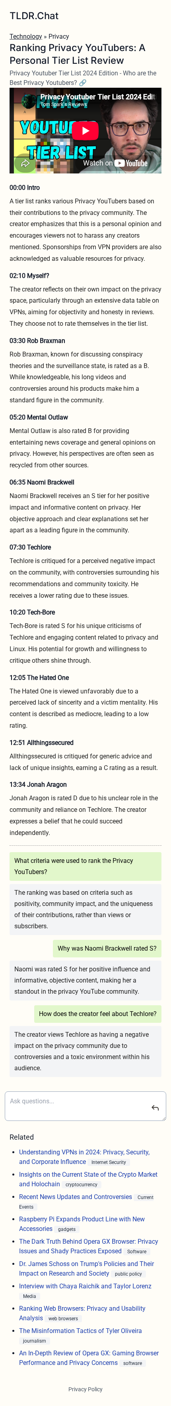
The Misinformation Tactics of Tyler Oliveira (80, 1331)
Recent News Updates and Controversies (76, 1197)
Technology (26, 36)
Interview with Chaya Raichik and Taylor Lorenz (85, 1286)
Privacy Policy (85, 1389)
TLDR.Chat (34, 16)
